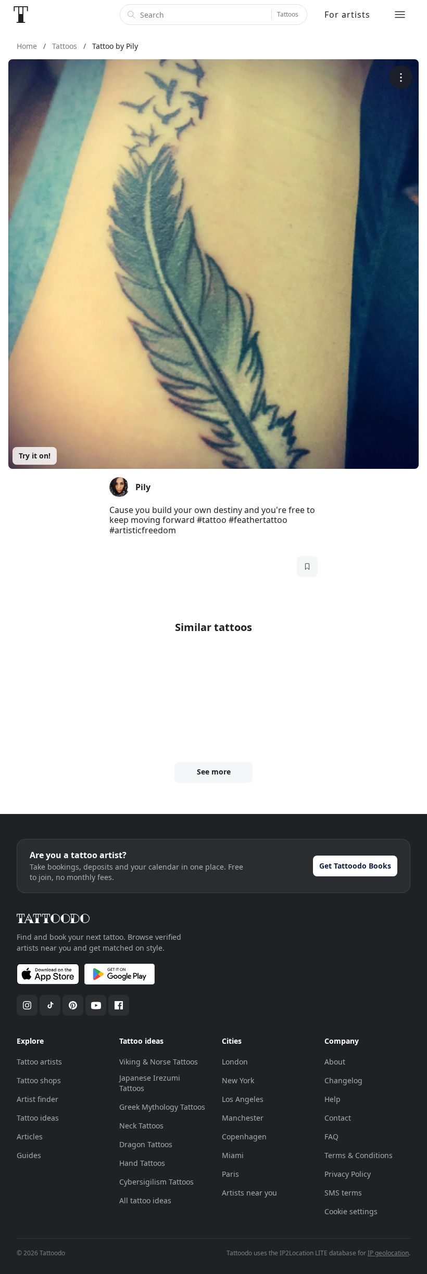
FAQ (331, 1136)
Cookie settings (351, 1211)
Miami (233, 1155)
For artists (347, 14)
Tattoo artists (39, 1062)
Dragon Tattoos (145, 1144)
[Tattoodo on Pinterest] (72, 1005)
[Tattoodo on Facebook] (118, 1005)
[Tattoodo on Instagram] (27, 1005)
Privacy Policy (347, 1174)
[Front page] (20, 14)
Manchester (242, 1118)
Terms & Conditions (358, 1155)
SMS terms (343, 1193)
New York (238, 1080)
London (235, 1062)
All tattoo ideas (145, 1200)
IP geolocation (388, 1253)
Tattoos (287, 14)
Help (332, 1099)
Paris (230, 1174)
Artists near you (249, 1193)
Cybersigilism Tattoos (156, 1182)
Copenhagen (244, 1136)
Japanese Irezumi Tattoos (149, 1083)
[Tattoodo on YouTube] (95, 1005)
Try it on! (35, 456)
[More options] (400, 77)
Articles (30, 1136)
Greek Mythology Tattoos (162, 1107)
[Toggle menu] (400, 14)
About (334, 1062)
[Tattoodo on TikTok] (50, 1005)
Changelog (343, 1080)
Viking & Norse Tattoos (158, 1062)
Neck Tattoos (141, 1126)
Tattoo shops (39, 1080)
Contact (337, 1118)
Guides (29, 1155)
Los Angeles (242, 1099)
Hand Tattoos (142, 1163)
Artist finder (37, 1099)
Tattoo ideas (38, 1118)
